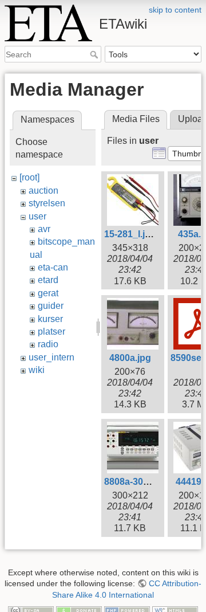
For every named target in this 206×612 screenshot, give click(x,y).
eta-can (53, 267)
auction (43, 190)
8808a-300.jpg (134, 482)
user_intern (51, 357)
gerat (48, 293)
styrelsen (47, 203)
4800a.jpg (130, 358)
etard (48, 280)
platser (51, 331)
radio (48, 344)
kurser (50, 319)
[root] (29, 177)
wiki (37, 370)
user (37, 216)
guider (51, 306)
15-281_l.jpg (130, 234)
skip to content (175, 9)
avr (44, 229)
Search (95, 54)
